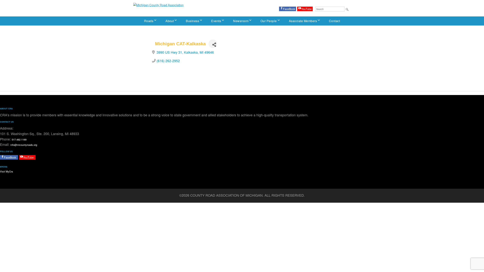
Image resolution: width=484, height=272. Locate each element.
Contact (334, 21)
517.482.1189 (19, 139)
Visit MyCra (6, 171)
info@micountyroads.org (23, 145)
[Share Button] (213, 43)
